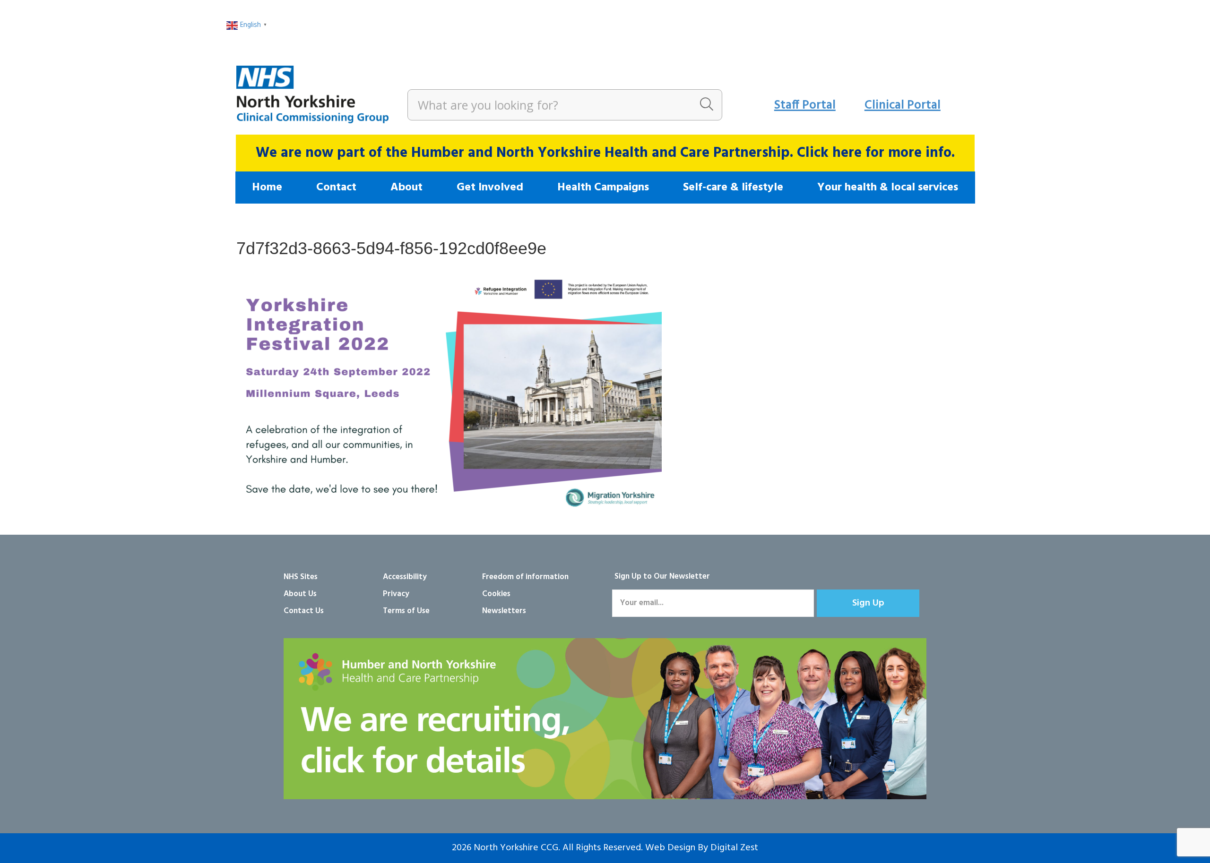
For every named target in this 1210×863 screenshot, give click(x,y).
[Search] (706, 105)
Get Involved (490, 188)
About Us (300, 594)
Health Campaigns (603, 188)
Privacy (396, 594)
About (406, 188)
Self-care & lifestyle (733, 188)
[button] (868, 603)
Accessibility (405, 577)
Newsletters (504, 611)
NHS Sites (301, 577)
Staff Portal (805, 105)
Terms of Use (406, 611)
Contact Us (304, 611)
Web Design (670, 847)
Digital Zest (734, 847)
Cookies (496, 594)
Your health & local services (887, 188)
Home (267, 188)
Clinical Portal (902, 105)
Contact (336, 188)
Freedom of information (525, 577)
